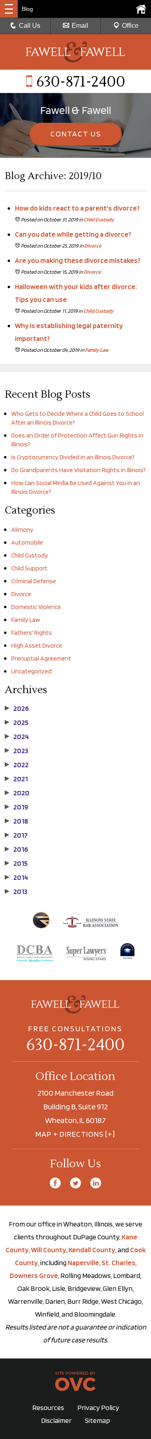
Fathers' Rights (31, 632)
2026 (17, 708)
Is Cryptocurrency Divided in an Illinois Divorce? (72, 457)
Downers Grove (34, 1275)
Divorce (92, 246)
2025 (17, 722)
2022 (17, 765)
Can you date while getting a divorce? (73, 234)
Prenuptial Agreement (41, 658)
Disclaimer (56, 1420)
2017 (16, 835)
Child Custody (99, 220)
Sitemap (97, 1420)
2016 (16, 849)
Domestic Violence (36, 607)
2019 (16, 807)
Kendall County (91, 1249)
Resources (48, 1407)
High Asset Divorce (36, 645)
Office (130, 25)
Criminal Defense (33, 581)
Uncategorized (31, 671)
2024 (17, 737)
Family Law (96, 350)
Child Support (29, 568)
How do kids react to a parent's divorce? (77, 208)
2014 (16, 877)
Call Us (29, 25)
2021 (16, 779)
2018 (16, 821)
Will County (48, 1249)
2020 (17, 793)
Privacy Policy (98, 1407)
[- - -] (9, 9)
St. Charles (118, 1262)
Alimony (22, 529)
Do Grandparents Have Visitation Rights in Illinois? (78, 470)
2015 (16, 863)
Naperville (83, 1262)
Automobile (27, 542)
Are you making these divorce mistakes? (78, 260)
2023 (16, 751)
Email (80, 25)
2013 (16, 892)
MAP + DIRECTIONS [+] (75, 1134)
